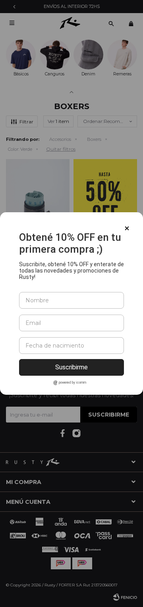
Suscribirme (71, 367)
